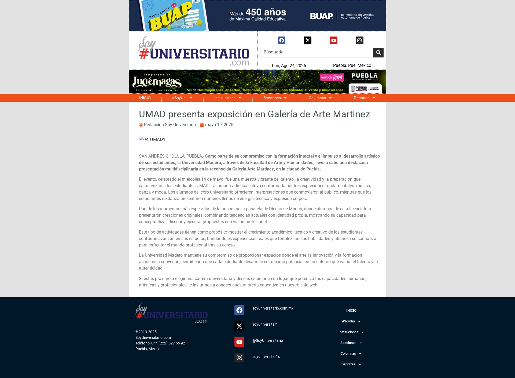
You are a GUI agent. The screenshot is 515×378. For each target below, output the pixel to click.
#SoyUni (179, 98)
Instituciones (225, 98)
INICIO (145, 98)
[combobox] (315, 52)
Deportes (361, 98)
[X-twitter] (307, 40)
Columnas (317, 98)
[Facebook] (282, 40)
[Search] (378, 52)
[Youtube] (333, 40)
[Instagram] (359, 40)
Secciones (272, 98)
